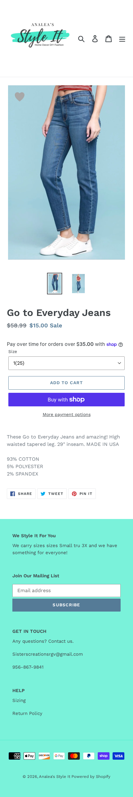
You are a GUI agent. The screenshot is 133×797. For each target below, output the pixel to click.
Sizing (20, 700)
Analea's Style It (55, 776)
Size (12, 351)
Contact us (60, 641)
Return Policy (27, 713)
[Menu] (122, 38)
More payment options (67, 414)
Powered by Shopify (90, 776)
